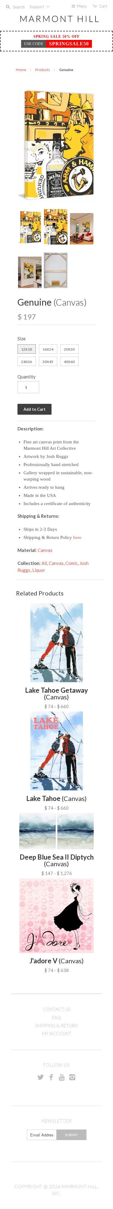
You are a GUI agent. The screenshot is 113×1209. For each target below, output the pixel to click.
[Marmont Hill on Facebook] (51, 1077)
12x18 (26, 349)
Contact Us (57, 1009)
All (44, 563)
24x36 (26, 361)
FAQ (56, 1017)
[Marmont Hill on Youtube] (62, 1077)
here (77, 537)
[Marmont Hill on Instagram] (72, 1077)
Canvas (45, 550)
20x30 (69, 349)
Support (37, 6)
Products (42, 69)
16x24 (47, 349)
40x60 (69, 361)
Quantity (26, 376)
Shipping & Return (56, 1025)
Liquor (38, 570)
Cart (103, 6)
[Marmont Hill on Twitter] (41, 1077)
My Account (56, 1033)
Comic (71, 563)
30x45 (47, 361)
